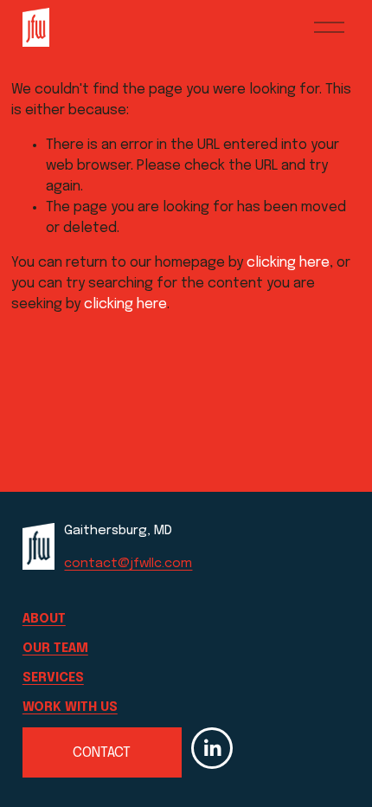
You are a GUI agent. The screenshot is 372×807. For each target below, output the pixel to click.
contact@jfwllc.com (128, 564)
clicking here (288, 262)
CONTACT (102, 753)
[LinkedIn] (212, 748)
